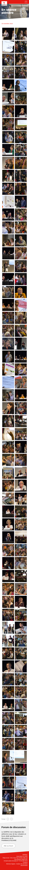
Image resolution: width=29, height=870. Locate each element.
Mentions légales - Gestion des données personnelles (17, 864)
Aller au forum (8, 846)
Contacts (25, 862)
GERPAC (4, 3)
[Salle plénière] (21, 576)
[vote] (8, 434)
